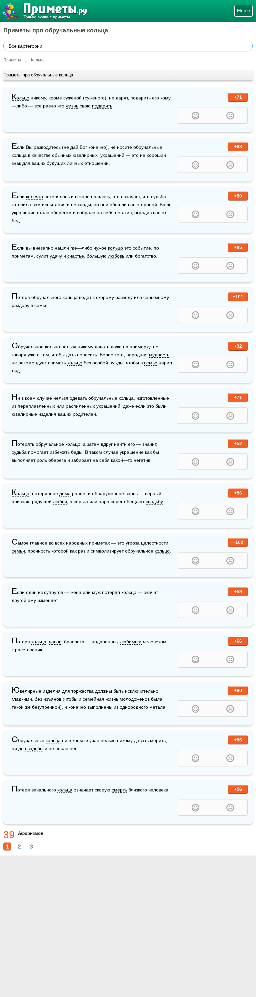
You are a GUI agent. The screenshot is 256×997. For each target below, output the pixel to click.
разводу (124, 297)
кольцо (115, 248)
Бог (83, 147)
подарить (102, 105)
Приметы (12, 60)
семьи (18, 551)
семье (41, 305)
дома (65, 493)
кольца (19, 155)
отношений (96, 163)
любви (60, 501)
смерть (119, 789)
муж (96, 592)
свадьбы (34, 748)
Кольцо (20, 98)
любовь (116, 256)
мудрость (159, 354)
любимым (131, 641)
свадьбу (154, 501)
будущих (56, 163)
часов (55, 641)
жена (75, 592)
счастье (75, 256)
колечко (34, 196)
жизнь (72, 105)
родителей (84, 414)
